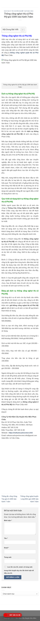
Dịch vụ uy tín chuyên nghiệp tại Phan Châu (18, 11)
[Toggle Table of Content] (21, 30)
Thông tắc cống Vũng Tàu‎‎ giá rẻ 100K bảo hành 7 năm (9, 498)
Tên (6, 538)
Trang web (7, 557)
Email (6, 548)
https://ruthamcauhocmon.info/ (21, 433)
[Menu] (3, 3)
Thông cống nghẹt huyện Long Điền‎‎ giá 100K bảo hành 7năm (29, 498)
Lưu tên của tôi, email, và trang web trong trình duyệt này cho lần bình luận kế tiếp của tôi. (19, 570)
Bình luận (8, 520)
